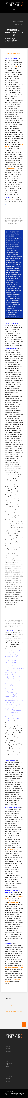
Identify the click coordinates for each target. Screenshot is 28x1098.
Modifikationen (18, 21)
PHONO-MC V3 (12, 168)
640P (16, 66)
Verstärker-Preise (13, 849)
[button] (7, 9)
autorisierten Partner (12, 283)
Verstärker (18, 25)
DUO (12, 200)
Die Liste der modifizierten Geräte (14, 967)
